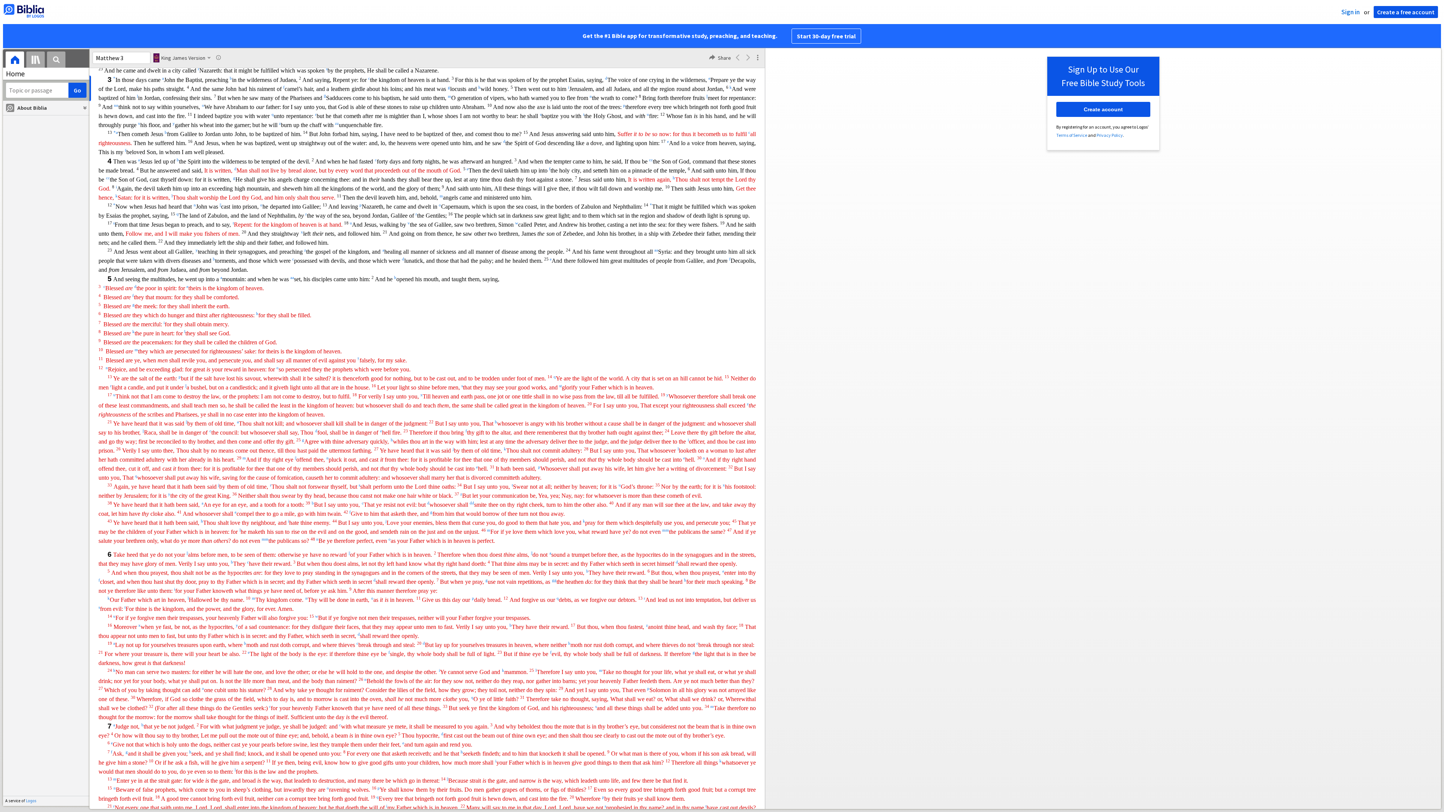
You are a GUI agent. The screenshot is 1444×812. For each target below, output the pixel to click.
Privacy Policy (1110, 135)
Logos (31, 800)
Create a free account (1406, 12)
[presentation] (15, 61)
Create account (1103, 109)
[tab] (15, 61)
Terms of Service (1071, 135)
